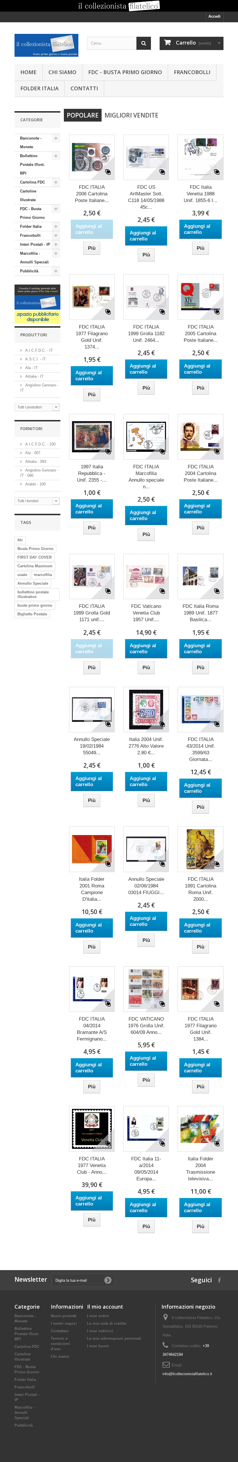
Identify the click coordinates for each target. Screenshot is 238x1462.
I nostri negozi (64, 1323)
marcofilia (43, 575)
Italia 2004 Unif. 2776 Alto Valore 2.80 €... (146, 746)
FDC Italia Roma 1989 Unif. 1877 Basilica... (201, 612)
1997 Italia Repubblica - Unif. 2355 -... (92, 473)
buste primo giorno (34, 605)
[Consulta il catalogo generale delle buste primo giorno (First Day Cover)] (37, 298)
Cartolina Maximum (35, 566)
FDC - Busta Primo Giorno (125, 72)
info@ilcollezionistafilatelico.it (187, 1374)
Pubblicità (29, 271)
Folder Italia (39, 88)
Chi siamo (62, 72)
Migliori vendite (131, 115)
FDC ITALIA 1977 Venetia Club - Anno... (92, 1165)
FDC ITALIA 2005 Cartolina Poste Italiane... (201, 333)
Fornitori (31, 428)
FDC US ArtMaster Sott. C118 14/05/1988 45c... (146, 197)
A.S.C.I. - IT (35, 359)
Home (28, 72)
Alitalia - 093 (35, 461)
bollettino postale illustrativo (33, 594)
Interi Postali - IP (35, 244)
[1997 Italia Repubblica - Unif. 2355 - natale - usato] (92, 436)
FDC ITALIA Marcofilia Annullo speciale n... (146, 476)
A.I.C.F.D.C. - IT (38, 350)
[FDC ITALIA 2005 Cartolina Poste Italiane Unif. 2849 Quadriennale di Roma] (200, 297)
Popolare (83, 115)
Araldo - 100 (35, 484)
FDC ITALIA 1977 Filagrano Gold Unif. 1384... (201, 1029)
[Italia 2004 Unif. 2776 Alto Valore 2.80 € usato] (146, 709)
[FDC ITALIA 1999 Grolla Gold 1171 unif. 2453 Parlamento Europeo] (92, 576)
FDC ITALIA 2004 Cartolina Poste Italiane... (201, 473)
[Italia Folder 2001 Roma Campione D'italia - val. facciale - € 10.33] (92, 849)
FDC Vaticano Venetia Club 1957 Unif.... (146, 612)
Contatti (84, 88)
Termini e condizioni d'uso (60, 1343)
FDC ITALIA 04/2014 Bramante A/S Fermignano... (92, 1029)
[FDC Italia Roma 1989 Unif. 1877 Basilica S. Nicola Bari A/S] (200, 576)
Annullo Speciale (32, 583)
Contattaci (60, 1331)
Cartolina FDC (32, 182)
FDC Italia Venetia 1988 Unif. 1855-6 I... (200, 193)
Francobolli (192, 72)
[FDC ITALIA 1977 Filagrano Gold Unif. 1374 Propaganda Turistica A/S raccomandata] (92, 297)
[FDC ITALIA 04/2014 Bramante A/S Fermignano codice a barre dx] (92, 989)
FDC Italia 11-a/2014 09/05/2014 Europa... (146, 1169)
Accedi (214, 16)
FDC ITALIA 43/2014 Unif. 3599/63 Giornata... (200, 749)
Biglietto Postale (32, 614)
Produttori (33, 334)
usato (22, 575)
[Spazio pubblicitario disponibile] (37, 317)
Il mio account (105, 1306)
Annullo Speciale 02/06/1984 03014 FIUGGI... (146, 885)
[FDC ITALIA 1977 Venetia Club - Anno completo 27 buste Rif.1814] (92, 1129)
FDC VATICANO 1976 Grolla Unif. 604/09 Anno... (146, 1025)
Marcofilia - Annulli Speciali (34, 257)
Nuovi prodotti (64, 1316)
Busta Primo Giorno (35, 548)
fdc (20, 540)
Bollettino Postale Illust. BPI (32, 164)
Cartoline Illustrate (28, 195)
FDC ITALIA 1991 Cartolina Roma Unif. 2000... (200, 889)
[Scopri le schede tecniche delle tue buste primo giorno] (119, 6)
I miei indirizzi (100, 1331)
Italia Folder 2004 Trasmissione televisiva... (200, 1169)
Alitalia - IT (34, 376)
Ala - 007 (32, 453)
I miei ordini (98, 1316)
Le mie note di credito (107, 1323)
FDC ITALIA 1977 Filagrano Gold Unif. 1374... (92, 337)
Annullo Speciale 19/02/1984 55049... (92, 746)
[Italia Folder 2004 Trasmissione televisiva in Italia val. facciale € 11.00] (200, 1129)
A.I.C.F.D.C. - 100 (39, 444)
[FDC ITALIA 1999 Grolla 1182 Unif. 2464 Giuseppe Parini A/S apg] (146, 297)
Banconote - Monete (31, 142)
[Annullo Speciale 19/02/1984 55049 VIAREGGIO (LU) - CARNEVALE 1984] (92, 709)
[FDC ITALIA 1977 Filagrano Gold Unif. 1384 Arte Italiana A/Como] (200, 989)
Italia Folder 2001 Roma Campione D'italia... (91, 889)
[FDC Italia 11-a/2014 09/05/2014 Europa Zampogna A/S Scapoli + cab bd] (146, 1129)
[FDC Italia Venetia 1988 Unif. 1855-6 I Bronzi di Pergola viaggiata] (200, 157)
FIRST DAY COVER (34, 557)
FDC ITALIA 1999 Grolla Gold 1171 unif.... (91, 612)
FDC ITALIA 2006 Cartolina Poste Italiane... (92, 193)
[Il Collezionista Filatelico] (46, 45)
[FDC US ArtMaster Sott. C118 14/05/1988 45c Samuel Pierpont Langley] (146, 157)
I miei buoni (98, 1346)
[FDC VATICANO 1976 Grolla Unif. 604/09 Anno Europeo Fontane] (146, 989)
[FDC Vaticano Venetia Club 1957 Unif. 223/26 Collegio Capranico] (146, 576)
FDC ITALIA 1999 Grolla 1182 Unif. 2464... (146, 333)
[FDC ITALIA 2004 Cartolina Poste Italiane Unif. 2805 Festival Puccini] (200, 436)
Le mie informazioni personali (114, 1338)
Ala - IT (31, 368)
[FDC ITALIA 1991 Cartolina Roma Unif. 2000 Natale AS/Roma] (200, 849)
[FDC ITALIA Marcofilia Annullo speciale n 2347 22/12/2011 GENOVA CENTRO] (146, 436)
